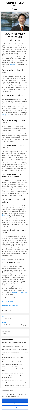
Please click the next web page (9, 302)
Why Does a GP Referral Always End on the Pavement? (15, 352)
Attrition (4, 354)
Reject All (15, 407)
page (10, 305)
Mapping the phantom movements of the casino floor (14, 383)
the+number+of (10, 310)
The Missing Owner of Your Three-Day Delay (12, 361)
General (4, 333)
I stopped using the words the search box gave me (14, 385)
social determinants (6, 114)
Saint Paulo (15, 3)
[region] (15, 399)
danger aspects (5, 215)
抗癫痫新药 (13, 64)
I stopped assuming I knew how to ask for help (13, 346)
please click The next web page (19, 292)
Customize (15, 404)
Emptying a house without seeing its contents (13, 373)
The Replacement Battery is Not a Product (12, 380)
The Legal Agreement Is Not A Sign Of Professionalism (15, 349)
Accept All (15, 400)
